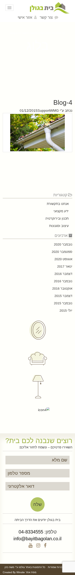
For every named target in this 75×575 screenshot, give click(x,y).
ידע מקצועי (61, 211)
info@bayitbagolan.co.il (37, 538)
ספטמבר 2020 (62, 252)
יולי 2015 (66, 310)
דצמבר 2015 (63, 296)
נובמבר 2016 (63, 281)
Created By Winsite (14, 572)
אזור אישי (25, 17)
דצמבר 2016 (63, 274)
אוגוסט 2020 (63, 259)
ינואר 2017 (64, 266)
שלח (37, 504)
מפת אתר (31, 572)
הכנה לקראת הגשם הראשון (36, 33)
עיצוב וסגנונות (59, 226)
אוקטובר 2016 (62, 288)
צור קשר (46, 17)
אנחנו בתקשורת (58, 204)
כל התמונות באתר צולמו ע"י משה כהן (25, 567)
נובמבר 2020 (63, 244)
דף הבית (60, 33)
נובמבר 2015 (63, 303)
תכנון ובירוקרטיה (57, 218)
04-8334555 (31, 532)
